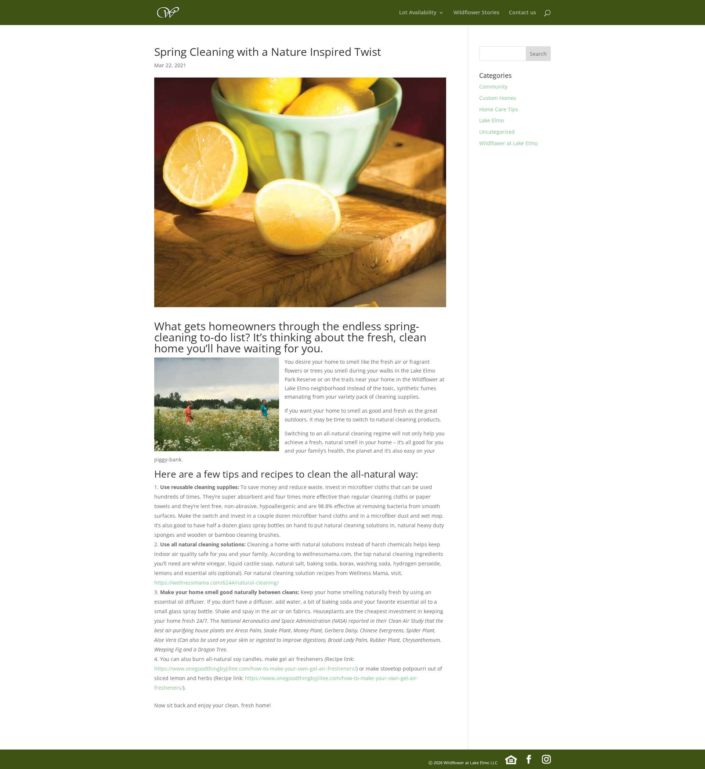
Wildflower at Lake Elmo (508, 143)
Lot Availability (418, 13)
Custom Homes (497, 97)
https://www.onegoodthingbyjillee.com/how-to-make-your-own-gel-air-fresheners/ (255, 668)
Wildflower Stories (476, 13)
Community (493, 86)
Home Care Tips (498, 109)
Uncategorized (497, 131)
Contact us (522, 13)
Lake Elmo (491, 120)
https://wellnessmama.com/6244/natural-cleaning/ (216, 582)
